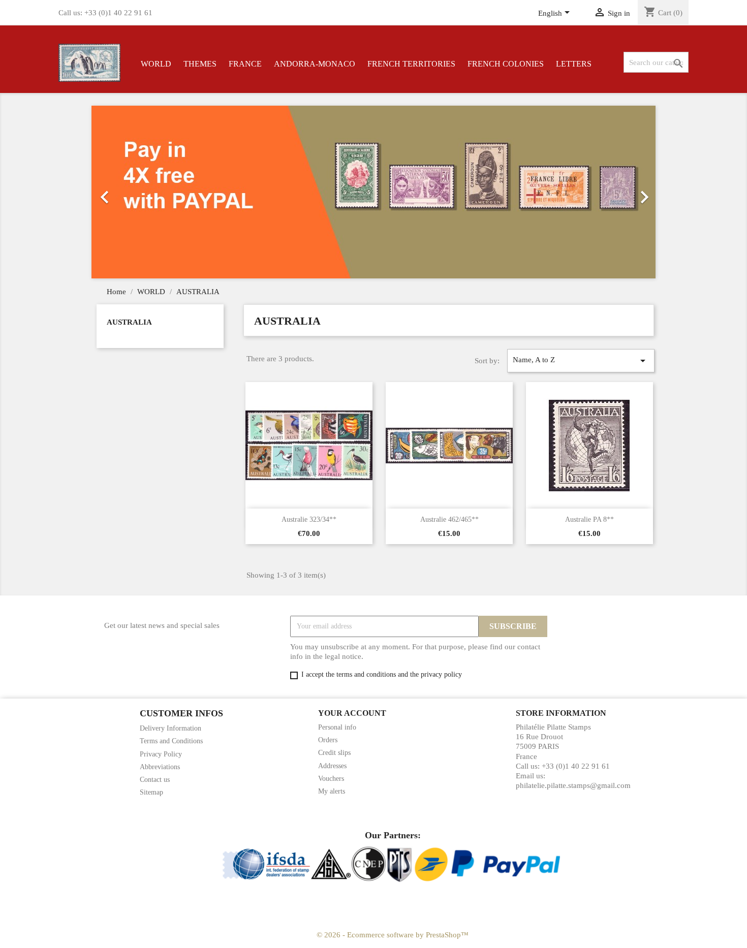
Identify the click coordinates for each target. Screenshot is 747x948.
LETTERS (574, 63)
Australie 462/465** (449, 519)
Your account (352, 713)
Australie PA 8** (589, 519)
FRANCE (245, 63)
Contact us (155, 779)
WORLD (156, 63)
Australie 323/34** (309, 519)
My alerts (331, 791)
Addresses (332, 766)
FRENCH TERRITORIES (411, 63)
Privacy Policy (161, 754)
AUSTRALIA (129, 322)
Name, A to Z (581, 361)
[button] (133, 192)
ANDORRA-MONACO (314, 63)
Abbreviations (160, 767)
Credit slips (334, 752)
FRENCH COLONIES (506, 63)
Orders (327, 740)
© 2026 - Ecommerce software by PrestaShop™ (393, 935)
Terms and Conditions (171, 741)
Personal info (337, 727)
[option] (330, 192)
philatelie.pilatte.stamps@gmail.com (573, 785)
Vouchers (331, 778)
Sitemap (151, 792)
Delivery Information (170, 728)
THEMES (199, 63)
